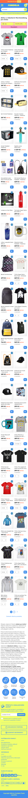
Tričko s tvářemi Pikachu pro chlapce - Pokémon (7, 82)
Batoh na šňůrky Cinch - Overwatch (7, 371)
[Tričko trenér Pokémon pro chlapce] (7, 39)
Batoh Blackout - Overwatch (19, 339)
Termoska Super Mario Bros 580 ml (20, 211)
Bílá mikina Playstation (4, 596)
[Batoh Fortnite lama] (7, 263)
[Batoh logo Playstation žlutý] (7, 327)
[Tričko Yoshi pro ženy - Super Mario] (20, 520)
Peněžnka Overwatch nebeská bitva (20, 403)
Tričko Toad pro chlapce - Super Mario (7, 499)
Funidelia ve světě (6, 756)
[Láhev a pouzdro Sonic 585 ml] (7, 231)
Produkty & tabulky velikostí (9, 744)
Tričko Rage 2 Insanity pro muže (20, 307)
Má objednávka (5, 742)
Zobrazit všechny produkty (14, 616)
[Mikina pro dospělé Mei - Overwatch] (7, 520)
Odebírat (21, 714)
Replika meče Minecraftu (18, 146)
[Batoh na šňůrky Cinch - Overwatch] (7, 359)
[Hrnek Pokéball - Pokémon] (7, 135)
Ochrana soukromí (6, 761)
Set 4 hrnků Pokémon (7, 114)
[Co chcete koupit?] (2, 5)
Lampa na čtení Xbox (7, 210)
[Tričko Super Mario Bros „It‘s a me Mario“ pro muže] (20, 552)
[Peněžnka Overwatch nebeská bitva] (20, 392)
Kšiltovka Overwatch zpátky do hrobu (7, 403)
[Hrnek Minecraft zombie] (7, 424)
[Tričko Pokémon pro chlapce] (7, 552)
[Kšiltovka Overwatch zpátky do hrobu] (7, 392)
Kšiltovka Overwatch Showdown (20, 82)
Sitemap (3, 764)
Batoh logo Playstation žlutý (7, 339)
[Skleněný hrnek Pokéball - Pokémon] (20, 231)
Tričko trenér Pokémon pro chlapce (7, 50)
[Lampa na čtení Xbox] (7, 199)
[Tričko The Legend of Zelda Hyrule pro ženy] (20, 456)
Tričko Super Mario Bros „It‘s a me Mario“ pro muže (20, 564)
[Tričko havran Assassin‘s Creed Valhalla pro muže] (7, 456)
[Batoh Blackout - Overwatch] (20, 327)
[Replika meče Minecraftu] (20, 135)
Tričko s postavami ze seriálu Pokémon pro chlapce (20, 499)
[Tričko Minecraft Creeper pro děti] (20, 39)
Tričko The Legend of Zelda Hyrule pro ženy (20, 467)
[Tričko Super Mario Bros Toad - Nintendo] (20, 263)
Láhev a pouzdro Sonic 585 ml (7, 243)
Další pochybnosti (6, 749)
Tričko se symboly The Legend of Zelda (20, 596)
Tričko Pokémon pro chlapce (6, 564)
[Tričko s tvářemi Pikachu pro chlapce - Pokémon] (7, 71)
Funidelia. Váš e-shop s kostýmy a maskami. (13, 5)
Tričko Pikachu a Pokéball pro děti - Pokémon (19, 435)
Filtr (6, 24)
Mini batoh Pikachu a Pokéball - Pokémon (20, 178)
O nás (2, 766)
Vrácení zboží (5, 747)
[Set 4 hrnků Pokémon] (7, 103)
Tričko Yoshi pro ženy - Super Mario (20, 531)
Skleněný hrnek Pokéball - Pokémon (19, 243)
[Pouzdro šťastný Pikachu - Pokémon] (20, 103)
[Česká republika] (2, 775)
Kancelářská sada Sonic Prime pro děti (6, 178)
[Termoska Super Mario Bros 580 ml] (20, 199)
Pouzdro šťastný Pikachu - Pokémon (19, 114)
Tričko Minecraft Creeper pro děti (18, 50)
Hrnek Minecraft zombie (5, 435)
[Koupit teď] (12, 58)
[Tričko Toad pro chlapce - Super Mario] (7, 488)
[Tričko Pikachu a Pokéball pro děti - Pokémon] (20, 424)
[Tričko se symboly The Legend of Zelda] (20, 584)
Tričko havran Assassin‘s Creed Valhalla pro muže (6, 467)
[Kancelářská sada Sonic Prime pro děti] (7, 167)
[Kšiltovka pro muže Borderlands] (20, 359)
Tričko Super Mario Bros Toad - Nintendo (20, 275)
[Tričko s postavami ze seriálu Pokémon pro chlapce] (20, 488)
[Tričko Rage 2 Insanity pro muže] (20, 295)
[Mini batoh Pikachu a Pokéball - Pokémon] (20, 167)
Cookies (3, 762)
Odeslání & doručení (7, 746)
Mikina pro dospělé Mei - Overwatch (7, 531)
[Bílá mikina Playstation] (7, 584)
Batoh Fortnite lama (6, 274)
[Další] (17, 611)
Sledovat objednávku (15, 732)
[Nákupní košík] (25, 5)
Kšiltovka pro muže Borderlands (19, 371)
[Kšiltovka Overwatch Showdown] (20, 71)
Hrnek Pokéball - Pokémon (5, 146)
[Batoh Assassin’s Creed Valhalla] (7, 295)
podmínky (12, 720)
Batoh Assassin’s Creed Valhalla (7, 307)
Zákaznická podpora (15, 727)
